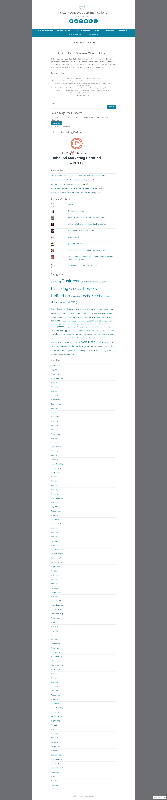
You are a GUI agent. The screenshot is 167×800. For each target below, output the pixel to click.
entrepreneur (60, 324)
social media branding (59, 346)
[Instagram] (81, 21)
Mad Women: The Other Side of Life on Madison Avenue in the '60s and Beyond (75, 88)
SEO (63, 338)
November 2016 (57, 554)
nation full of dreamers (63, 90)
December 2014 (57, 652)
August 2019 (55, 472)
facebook (104, 324)
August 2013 (55, 721)
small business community (94, 338)
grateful (71, 327)
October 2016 (56, 558)
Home (70, 204)
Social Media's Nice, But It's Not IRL (81, 230)
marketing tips (98, 331)
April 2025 (54, 395)
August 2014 (55, 669)
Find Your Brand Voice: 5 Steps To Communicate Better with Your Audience (78, 175)
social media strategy (77, 351)
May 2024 (54, 408)
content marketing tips (83, 321)
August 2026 (55, 365)
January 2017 (55, 545)
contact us (93, 35)
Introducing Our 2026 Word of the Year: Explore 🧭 (69, 184)
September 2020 (57, 447)
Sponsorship (107, 296)
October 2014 (56, 661)
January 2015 (55, 648)
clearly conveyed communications (83, 12)
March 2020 (55, 460)
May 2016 (54, 579)
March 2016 (55, 588)
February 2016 (56, 592)
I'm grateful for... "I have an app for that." (82, 265)
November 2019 (57, 464)
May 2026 (54, 370)
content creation (100, 317)
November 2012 (57, 759)
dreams (62, 83)
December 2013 (57, 704)
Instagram (109, 327)
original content (63, 334)
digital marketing (96, 321)
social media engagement (81, 346)
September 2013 (57, 716)
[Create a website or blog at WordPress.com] (94, 796)
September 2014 (57, 665)
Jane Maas (93, 83)
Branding (56, 281)
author (84, 309)
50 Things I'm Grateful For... (78, 244)
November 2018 (57, 498)
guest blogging (78, 327)
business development (96, 313)
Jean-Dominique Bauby (104, 83)
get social (60, 327)
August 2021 (55, 434)
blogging (105, 309)
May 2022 (54, 425)
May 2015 (54, 631)
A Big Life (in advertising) (77, 81)
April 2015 (54, 635)
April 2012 (54, 789)
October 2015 (56, 609)
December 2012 (56, 755)
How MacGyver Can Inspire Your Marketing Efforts (86, 217)
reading (99, 334)
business (85, 313)
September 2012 (57, 768)
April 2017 (54, 537)
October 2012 (56, 763)
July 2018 (54, 502)
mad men (88, 85)
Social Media (91, 296)
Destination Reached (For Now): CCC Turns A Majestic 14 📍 (73, 180)
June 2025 (54, 387)
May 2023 (54, 412)
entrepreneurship (83, 324)
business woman (98, 81)
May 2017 (54, 532)
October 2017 (56, 524)
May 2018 (54, 507)
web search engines (63, 354)
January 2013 (55, 751)
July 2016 (54, 571)
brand (64, 313)
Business (70, 281)
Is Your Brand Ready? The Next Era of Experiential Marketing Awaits (76, 193)
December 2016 (57, 549)
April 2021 (54, 442)
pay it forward (109, 31)
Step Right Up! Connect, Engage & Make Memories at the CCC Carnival (77, 188)
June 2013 (54, 729)
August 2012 (55, 772)
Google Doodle (70, 83)
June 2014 (54, 678)
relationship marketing (106, 334)
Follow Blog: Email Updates (66, 113)
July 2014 (54, 674)
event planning (92, 324)
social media (88, 341)
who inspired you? (93, 93)
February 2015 (56, 644)
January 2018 (55, 515)
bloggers (99, 309)
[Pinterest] (91, 21)
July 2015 (54, 622)
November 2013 (57, 708)
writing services (63, 31)
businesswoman (109, 81)
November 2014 (57, 656)
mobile (103, 331)
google (66, 327)
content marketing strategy (68, 321)
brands (77, 313)
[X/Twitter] (96, 21)
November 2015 (57, 605)
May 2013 (54, 733)
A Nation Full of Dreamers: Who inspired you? (83, 53)
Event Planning (86, 282)
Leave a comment (84, 95)
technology (103, 351)
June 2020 (54, 451)
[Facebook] (86, 21)
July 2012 (54, 776)
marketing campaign (72, 331)
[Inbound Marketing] (77, 151)
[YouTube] (76, 21)
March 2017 (55, 541)
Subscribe (56, 123)
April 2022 (54, 430)
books (59, 313)
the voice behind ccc (77, 35)
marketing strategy (86, 331)
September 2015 (57, 614)
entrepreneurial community (71, 324)
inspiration (79, 83)
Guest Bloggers (100, 282)
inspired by (86, 83)
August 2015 (55, 618)
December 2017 (57, 520)
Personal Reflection (94, 78)
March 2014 (55, 691)
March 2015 (55, 639)
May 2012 (54, 785)
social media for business (101, 346)
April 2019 (54, 490)
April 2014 (54, 686)
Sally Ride (83, 90)
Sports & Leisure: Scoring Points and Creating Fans (87, 250)
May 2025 (54, 391)
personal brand (82, 334)
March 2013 (55, 742)
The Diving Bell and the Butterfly (77, 93)
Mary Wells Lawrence (107, 88)
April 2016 (54, 584)
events (98, 324)
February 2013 (56, 746)
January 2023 (55, 417)
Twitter (55, 354)
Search (53, 103)
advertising (89, 81)
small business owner (102, 90)
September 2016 (57, 562)
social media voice (93, 351)
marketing (61, 330)
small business (90, 90)
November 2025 (57, 378)
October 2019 (56, 468)
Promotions (75, 297)
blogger (93, 309)
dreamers (56, 83)
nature (107, 331)
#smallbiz (56, 81)
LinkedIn (53, 331)
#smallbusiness (64, 81)
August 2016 (55, 567)
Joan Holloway (79, 85)
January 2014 (55, 699)
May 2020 (54, 455)
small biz (68, 338)
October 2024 (56, 404)
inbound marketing (94, 327)
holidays (85, 327)
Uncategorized (59, 302)
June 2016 (54, 575)
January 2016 (55, 596)
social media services (83, 31)
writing (71, 354)
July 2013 (54, 725)
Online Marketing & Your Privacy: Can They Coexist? (87, 224)
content (91, 317)
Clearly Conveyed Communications (75, 317)
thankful (109, 351)
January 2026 (56, 374)
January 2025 (55, 400)
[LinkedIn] (71, 21)
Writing (72, 302)
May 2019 (54, 485)
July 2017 (54, 528)
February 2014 (56, 695)
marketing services (45, 31)
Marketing (59, 288)
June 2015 (54, 627)
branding (70, 313)
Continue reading (57, 73)
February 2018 (56, 511)
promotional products (92, 334)
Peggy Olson (75, 90)
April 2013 (54, 738)
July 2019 (54, 477)
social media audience (105, 342)
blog (97, 31)
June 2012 (54, 781)
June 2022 (54, 421)
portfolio (123, 31)
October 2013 (56, 712)
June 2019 (54, 481)
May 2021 (54, 438)
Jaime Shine (70, 78)
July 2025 (54, 383)
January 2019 (55, 494)
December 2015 (57, 601)
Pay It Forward (75, 289)
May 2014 (54, 682)
